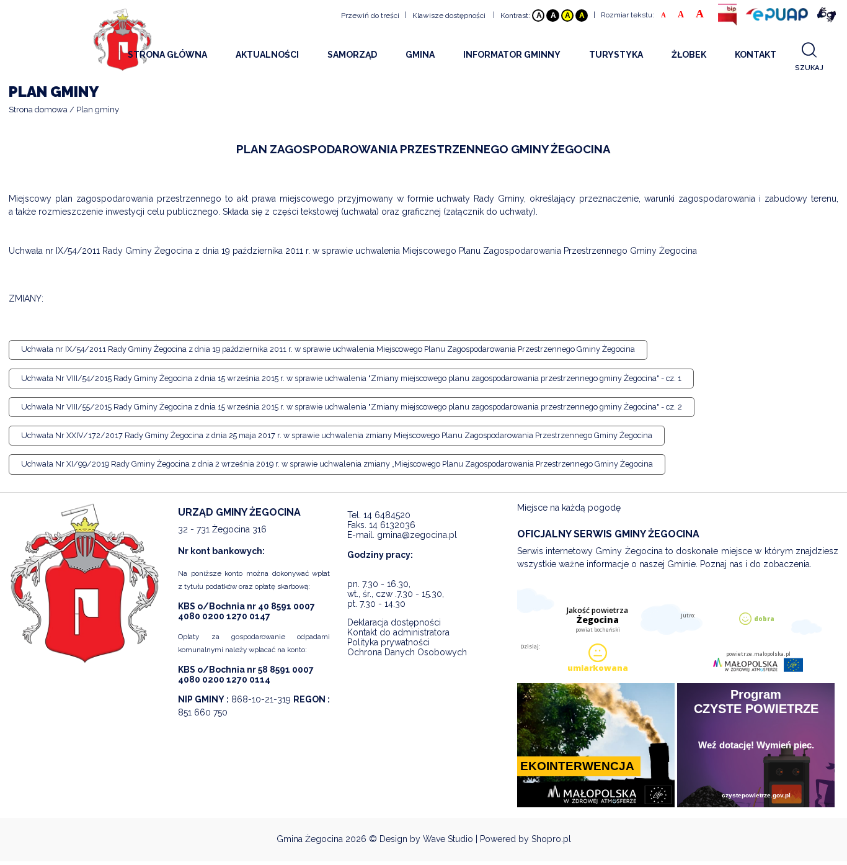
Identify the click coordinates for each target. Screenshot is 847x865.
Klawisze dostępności (449, 15)
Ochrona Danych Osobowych (407, 652)
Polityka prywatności (388, 642)
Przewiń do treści (370, 15)
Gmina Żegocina (310, 839)
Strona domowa (38, 109)
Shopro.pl (551, 839)
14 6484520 (386, 515)
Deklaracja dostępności (394, 622)
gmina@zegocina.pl (417, 535)
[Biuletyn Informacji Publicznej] (727, 14)
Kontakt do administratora (398, 632)
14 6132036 (392, 525)
